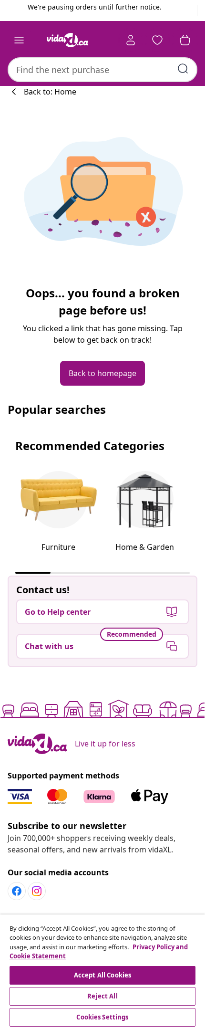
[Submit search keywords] (183, 68)
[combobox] (102, 69)
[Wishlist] (157, 40)
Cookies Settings (102, 1017)
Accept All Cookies (102, 975)
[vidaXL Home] (67, 40)
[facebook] (16, 891)
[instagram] (36, 891)
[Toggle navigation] (19, 40)
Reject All (102, 996)
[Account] (130, 40)
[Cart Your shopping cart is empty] (185, 40)
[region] (102, 971)
